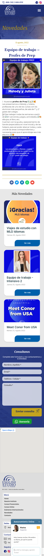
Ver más (27, 243)
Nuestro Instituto (10, 501)
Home (6, 498)
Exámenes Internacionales (13, 510)
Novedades (8, 513)
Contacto (7, 515)
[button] (39, 10)
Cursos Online (9, 507)
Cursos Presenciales (11, 504)
